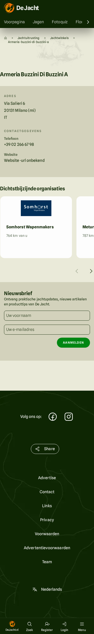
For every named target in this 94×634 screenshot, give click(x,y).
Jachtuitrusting (28, 38)
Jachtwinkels (59, 38)
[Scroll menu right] (88, 22)
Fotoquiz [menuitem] (60, 22)
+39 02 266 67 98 (19, 144)
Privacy (47, 519)
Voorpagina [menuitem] (14, 22)
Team (47, 561)
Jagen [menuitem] (38, 22)
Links (47, 505)
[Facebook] (53, 417)
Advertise (47, 477)
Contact (47, 491)
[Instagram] (69, 417)
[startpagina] (5, 38)
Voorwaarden (47, 533)
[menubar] (47, 22)
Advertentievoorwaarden (47, 547)
